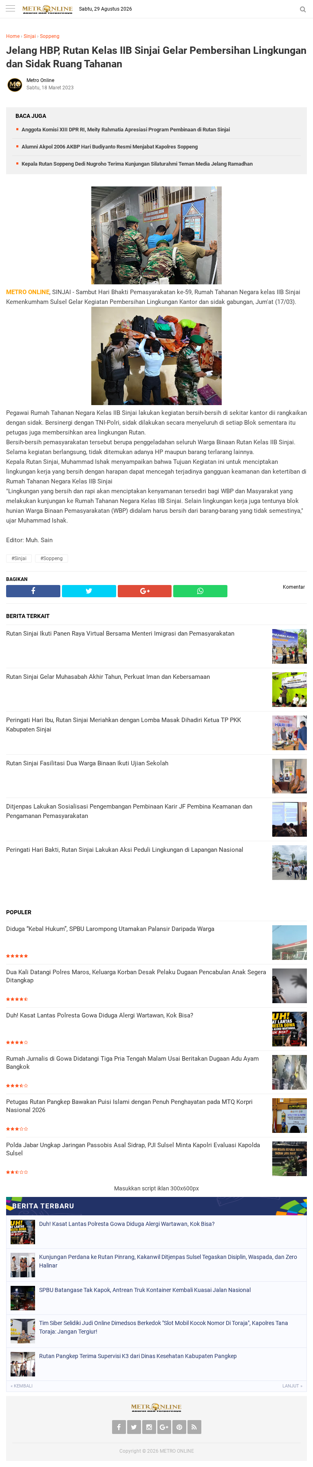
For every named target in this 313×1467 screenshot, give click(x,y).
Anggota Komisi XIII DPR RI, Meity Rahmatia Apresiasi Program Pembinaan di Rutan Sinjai (126, 129)
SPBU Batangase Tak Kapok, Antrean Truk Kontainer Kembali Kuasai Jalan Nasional (145, 1290)
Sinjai (30, 36)
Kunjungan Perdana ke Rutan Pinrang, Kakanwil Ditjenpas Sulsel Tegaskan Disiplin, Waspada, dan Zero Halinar (168, 1261)
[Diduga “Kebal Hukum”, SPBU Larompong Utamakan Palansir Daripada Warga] (289, 943)
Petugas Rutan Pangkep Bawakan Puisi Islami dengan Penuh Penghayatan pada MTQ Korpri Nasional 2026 (129, 1106)
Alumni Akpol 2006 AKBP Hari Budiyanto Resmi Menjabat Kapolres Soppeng (110, 147)
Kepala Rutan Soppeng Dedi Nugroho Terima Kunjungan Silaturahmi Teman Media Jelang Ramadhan (137, 164)
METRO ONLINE (177, 1451)
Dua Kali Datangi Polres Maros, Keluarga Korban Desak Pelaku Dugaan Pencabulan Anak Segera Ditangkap (136, 976)
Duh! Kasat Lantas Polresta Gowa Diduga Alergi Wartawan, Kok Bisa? (99, 1015)
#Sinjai (18, 558)
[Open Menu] (10, 9)
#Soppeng (51, 558)
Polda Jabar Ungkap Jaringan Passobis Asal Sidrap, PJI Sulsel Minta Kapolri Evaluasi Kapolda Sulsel (133, 1149)
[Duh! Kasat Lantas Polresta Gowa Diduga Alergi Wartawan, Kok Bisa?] (289, 1030)
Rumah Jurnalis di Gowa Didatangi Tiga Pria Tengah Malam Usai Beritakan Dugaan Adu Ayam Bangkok (132, 1062)
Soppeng (50, 36)
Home (13, 36)
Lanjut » (292, 1386)
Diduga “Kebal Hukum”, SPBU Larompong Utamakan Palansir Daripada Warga (110, 929)
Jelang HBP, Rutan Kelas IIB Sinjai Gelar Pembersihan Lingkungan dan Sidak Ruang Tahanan (156, 57)
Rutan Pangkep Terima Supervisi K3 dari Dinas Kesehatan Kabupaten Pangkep (138, 1356)
